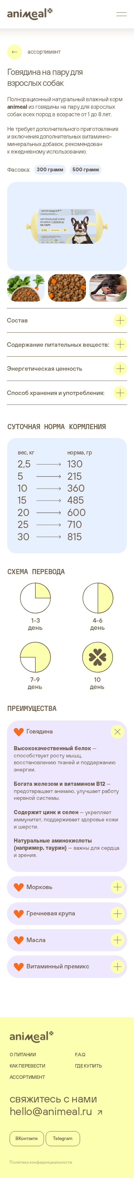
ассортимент (43, 51)
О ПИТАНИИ (23, 1054)
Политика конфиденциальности (41, 1162)
